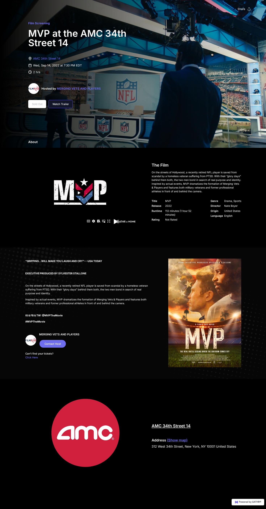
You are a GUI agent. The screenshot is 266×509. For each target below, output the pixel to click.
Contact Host (53, 343)
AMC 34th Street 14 (46, 58)
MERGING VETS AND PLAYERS (79, 88)
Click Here (31, 357)
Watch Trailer (60, 104)
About (33, 142)
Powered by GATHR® (249, 501)
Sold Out (37, 104)
